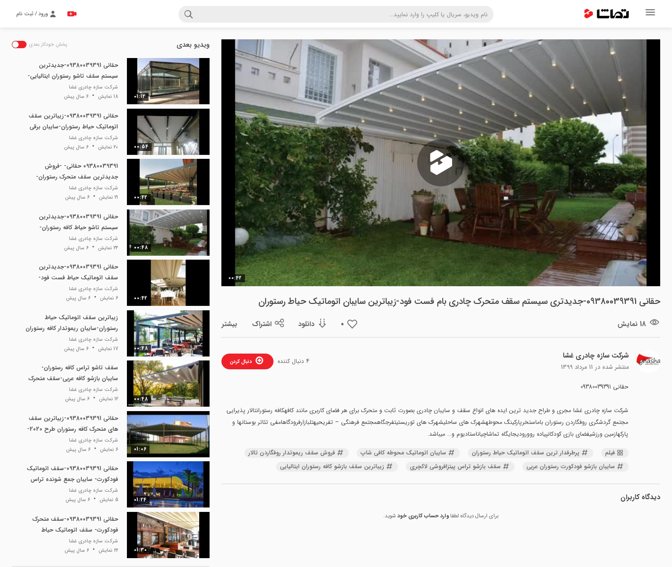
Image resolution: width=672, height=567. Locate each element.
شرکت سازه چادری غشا (596, 355)
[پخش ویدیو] (440, 162)
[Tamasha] (606, 14)
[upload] (72, 14)
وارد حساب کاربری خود (423, 516)
